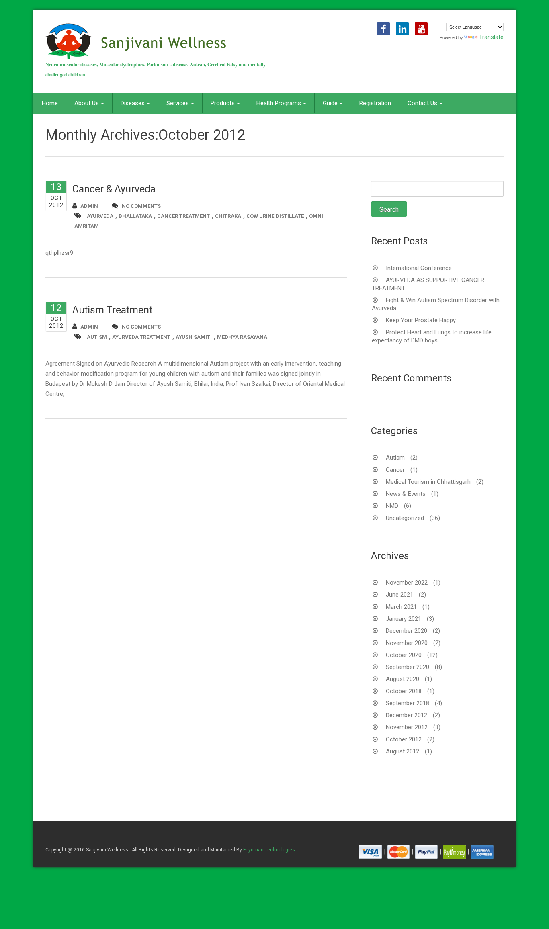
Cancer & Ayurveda (114, 189)
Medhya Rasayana (242, 337)
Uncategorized (405, 518)
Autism (97, 337)
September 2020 (407, 667)
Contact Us (422, 103)
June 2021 (399, 594)
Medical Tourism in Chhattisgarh (428, 481)
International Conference (419, 268)
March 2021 (401, 606)
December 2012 (406, 715)
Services (177, 103)
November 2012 (407, 727)
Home (50, 103)
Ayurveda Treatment (141, 337)
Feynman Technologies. (269, 850)
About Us (86, 103)
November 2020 (407, 643)
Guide (330, 103)
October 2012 (404, 739)
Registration (375, 103)
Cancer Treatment (183, 216)
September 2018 (407, 703)
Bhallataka (135, 216)
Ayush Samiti (194, 337)
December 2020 (406, 630)
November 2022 (407, 582)
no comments (141, 206)
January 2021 (403, 618)
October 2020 (404, 655)
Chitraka (228, 216)
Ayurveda (100, 216)
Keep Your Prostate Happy (421, 320)
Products (223, 103)
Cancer (395, 469)
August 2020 (402, 679)
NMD (392, 506)
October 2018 (404, 691)
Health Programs (278, 103)
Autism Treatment (112, 310)
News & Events (406, 493)
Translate (491, 37)
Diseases (133, 103)
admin (89, 206)
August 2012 (402, 751)
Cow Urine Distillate (275, 216)
